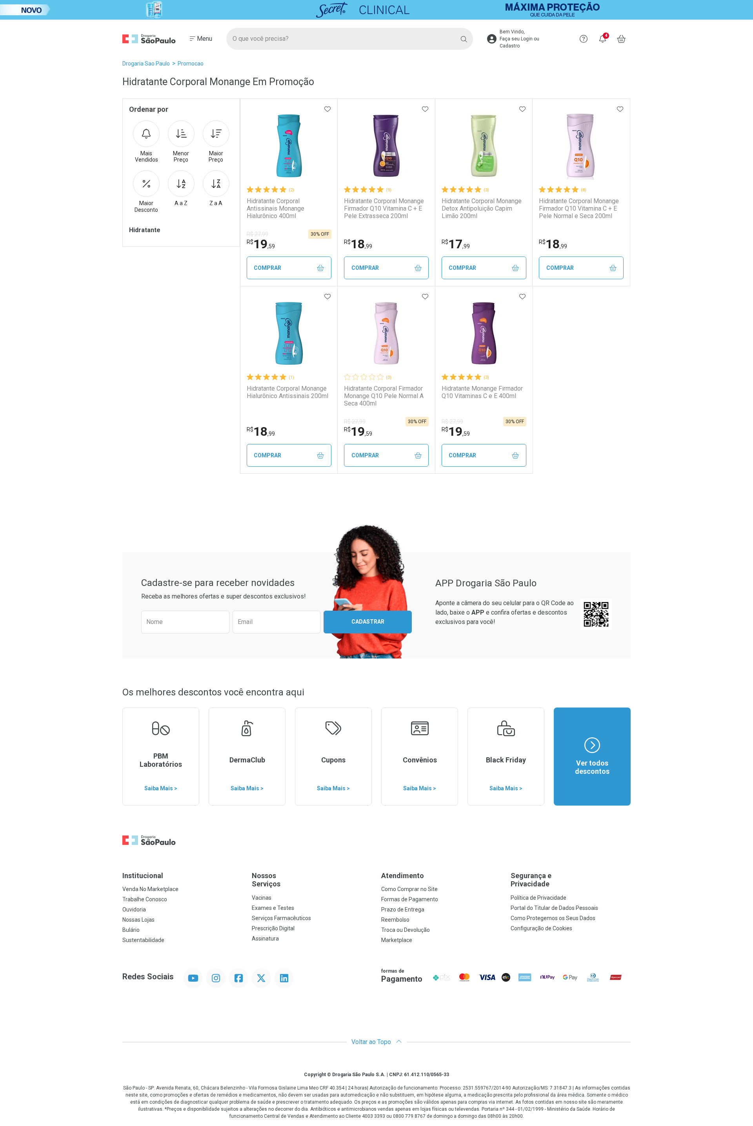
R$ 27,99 (257, 234)
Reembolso (395, 920)
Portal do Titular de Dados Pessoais (554, 908)
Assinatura (265, 938)
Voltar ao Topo (372, 1042)
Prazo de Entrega (402, 909)
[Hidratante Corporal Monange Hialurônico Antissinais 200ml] (289, 333)
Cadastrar (367, 621)
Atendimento (402, 875)
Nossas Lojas (138, 920)
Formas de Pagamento (409, 899)
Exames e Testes (273, 908)
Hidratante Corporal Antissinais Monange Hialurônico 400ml (275, 208)
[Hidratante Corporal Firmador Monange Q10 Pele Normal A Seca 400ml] (386, 333)
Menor (181, 156)
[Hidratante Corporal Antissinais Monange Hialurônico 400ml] (289, 145)
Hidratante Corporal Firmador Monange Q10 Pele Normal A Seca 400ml (384, 396)
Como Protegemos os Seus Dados (553, 918)
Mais (146, 156)
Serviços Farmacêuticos (281, 918)
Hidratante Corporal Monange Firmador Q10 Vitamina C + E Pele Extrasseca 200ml (384, 208)
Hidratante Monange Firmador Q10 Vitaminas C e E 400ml (482, 392)
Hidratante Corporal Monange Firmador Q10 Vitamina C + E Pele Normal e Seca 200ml (579, 208)
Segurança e (531, 879)
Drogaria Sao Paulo (146, 63)
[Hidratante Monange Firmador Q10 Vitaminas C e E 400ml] (483, 333)
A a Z (181, 203)
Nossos (266, 879)
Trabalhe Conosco (144, 899)
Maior (216, 156)
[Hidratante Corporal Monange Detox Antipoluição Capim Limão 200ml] (483, 145)
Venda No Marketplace (150, 889)
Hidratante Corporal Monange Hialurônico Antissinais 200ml (287, 392)
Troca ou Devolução (405, 930)
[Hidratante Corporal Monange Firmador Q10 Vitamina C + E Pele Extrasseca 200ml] (386, 145)
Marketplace (396, 940)
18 (358, 244)
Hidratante (144, 230)
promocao (191, 63)
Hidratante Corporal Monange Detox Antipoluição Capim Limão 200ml (482, 208)
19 (261, 244)
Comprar (267, 268)
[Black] (376, 10)
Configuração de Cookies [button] (541, 928)
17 (456, 244)
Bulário (131, 930)
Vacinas (261, 898)
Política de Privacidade (538, 898)
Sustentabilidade (143, 940)
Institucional (142, 875)
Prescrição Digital (273, 928)
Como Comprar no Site (409, 889)
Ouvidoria (134, 909)
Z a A (215, 203)
